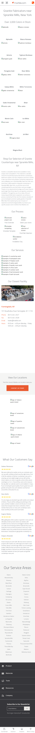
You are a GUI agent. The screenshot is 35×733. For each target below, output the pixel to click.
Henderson (26, 613)
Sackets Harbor (26, 635)
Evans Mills (9, 605)
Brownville (26, 586)
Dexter (9, 602)
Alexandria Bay (9, 578)
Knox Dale (26, 616)
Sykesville (26, 641)
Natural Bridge (26, 622)
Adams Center (26, 575)
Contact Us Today (17, 388)
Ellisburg (26, 602)
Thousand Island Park (26, 644)
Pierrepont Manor (9, 627)
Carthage (8, 591)
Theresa (8, 644)
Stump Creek (26, 638)
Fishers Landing (26, 608)
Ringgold (26, 633)
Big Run (26, 580)
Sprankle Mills (9, 638)
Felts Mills (9, 608)
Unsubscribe (26, 713)
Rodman (8, 635)
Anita (26, 578)
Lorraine (26, 619)
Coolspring (9, 597)
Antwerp (8, 580)
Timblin (26, 646)
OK (27, 708)
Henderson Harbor (8, 616)
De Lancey (9, 600)
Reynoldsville (9, 633)
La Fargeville (8, 619)
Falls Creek (26, 605)
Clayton (26, 594)
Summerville (8, 641)
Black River (9, 583)
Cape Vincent (26, 589)
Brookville (9, 586)
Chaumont (26, 591)
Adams (9, 575)
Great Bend (26, 611)
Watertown (9, 652)
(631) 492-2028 (13, 318)
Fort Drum (9, 611)
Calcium (9, 589)
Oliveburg (8, 624)
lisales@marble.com (14, 320)
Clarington (9, 594)
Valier (8, 649)
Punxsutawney (9, 630)
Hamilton (8, 613)
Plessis (26, 627)
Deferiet (26, 600)
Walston (26, 649)
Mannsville (9, 622)
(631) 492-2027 (13, 315)
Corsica (26, 597)
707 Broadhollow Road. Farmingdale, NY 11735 (17, 311)
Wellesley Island (26, 652)
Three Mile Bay (9, 646)
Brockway (26, 583)
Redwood (26, 630)
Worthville (9, 655)
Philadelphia (26, 624)
